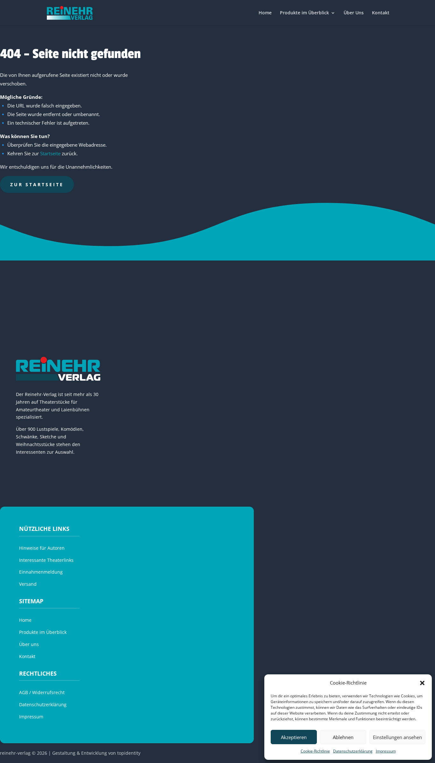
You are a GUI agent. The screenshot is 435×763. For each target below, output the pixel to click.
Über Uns (354, 13)
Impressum (386, 751)
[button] (422, 683)
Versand (28, 584)
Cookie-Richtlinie (315, 751)
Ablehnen (343, 737)
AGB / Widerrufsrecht (42, 692)
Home (265, 13)
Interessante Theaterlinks (46, 560)
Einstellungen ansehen (397, 737)
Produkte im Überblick (304, 13)
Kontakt (380, 13)
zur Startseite (37, 184)
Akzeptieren (294, 737)
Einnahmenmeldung (41, 572)
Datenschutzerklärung (353, 751)
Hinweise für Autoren (42, 548)
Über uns (29, 644)
